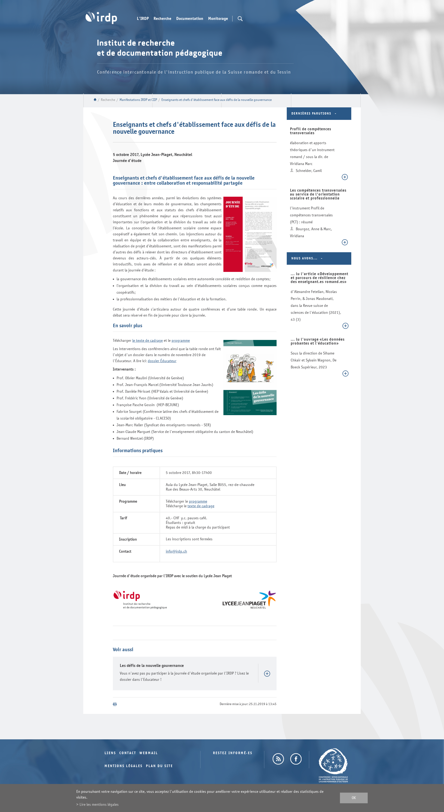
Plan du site (159, 766)
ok (354, 798)
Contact (127, 753)
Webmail (148, 753)
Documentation (189, 19)
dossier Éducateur (162, 361)
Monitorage (218, 19)
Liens (110, 753)
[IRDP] (101, 18)
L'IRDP (143, 19)
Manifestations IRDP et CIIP (138, 100)
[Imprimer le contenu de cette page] (115, 704)
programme (181, 340)
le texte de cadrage (147, 340)
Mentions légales (124, 766)
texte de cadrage (201, 506)
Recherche (162, 19)
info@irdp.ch (176, 551)
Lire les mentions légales (99, 804)
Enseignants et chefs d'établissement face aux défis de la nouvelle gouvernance (216, 100)
